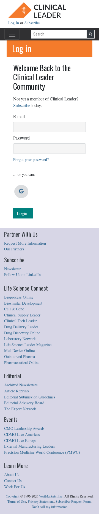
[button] (21, 191)
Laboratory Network (20, 338)
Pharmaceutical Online (21, 362)
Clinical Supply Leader (22, 315)
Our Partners (14, 248)
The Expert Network (20, 408)
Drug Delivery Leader (21, 326)
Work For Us (14, 486)
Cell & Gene (14, 308)
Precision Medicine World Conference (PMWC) (42, 452)
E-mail (19, 116)
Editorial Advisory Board (24, 402)
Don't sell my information (49, 506)
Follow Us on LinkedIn (22, 274)
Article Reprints (16, 390)
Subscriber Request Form (73, 501)
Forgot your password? (31, 159)
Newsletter (12, 268)
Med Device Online (19, 350)
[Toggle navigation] (12, 34)
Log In (14, 22)
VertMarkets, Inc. (51, 496)
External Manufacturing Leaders (29, 446)
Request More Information (25, 243)
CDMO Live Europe (20, 440)
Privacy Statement (41, 501)
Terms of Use (16, 501)
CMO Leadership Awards (24, 428)
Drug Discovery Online (22, 332)
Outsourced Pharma (19, 356)
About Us (11, 474)
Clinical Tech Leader (20, 320)
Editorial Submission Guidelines (29, 397)
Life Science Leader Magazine (27, 344)
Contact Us (13, 480)
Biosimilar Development (23, 303)
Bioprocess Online (18, 297)
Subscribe (32, 22)
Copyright (13, 496)
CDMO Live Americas (22, 434)
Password (21, 138)
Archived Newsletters (21, 384)
